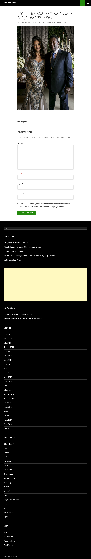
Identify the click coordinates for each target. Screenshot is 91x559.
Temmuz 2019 (9, 347)
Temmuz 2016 (9, 398)
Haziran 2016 (8, 403)
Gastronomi (8, 457)
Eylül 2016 (7, 390)
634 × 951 (38, 22)
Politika (6, 487)
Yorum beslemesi (10, 541)
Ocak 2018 (8, 356)
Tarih (5, 508)
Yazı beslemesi (9, 537)
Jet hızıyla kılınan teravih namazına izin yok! (19, 319)
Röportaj (7, 491)
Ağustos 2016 (9, 394)
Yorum (20, 143)
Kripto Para (8, 470)
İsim (19, 174)
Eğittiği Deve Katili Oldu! (12, 260)
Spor (5, 504)
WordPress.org (9, 545)
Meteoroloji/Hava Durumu (13, 478)
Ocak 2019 (8, 351)
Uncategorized (9, 512)
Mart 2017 (7, 373)
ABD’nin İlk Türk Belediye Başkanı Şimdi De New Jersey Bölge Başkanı (29, 256)
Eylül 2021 (7, 343)
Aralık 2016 (8, 377)
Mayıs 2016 (8, 407)
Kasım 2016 (8, 381)
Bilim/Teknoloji (9, 444)
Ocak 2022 (8, 334)
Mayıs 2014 (8, 420)
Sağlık (6, 495)
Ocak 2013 (8, 424)
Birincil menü (88, 3)
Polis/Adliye (8, 483)
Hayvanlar (7, 461)
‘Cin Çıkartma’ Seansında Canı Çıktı (16, 243)
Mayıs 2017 (8, 369)
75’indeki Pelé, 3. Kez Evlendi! (55, 22)
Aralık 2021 (8, 339)
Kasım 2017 (8, 364)
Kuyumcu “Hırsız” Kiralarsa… (14, 251)
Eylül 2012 (7, 428)
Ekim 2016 (7, 386)
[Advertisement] (45, 284)
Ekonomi (7, 453)
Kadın (6, 465)
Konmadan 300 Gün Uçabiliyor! (15, 314)
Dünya (6, 448)
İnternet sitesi (23, 194)
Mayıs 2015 (8, 411)
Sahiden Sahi (10, 3)
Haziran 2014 (8, 416)
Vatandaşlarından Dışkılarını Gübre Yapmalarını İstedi (22, 247)
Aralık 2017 (8, 360)
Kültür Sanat (8, 474)
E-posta (21, 184)
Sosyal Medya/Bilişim (11, 500)
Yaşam (6, 517)
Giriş (5, 532)
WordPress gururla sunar (11, 556)
